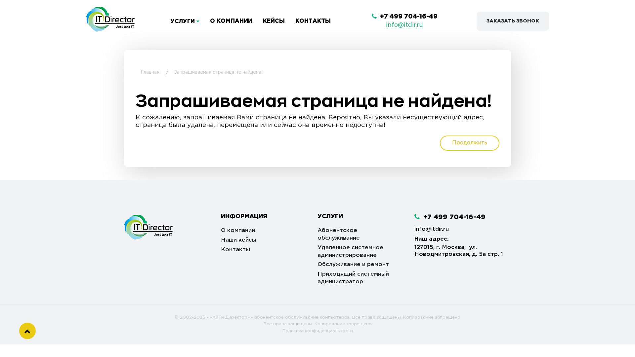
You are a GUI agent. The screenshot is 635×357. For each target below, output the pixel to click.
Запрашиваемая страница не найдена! (218, 72)
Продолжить (469, 142)
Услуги (183, 21)
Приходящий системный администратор (353, 278)
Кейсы (274, 21)
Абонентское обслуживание (339, 234)
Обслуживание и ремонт (353, 264)
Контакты (313, 21)
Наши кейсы (238, 240)
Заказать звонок (513, 21)
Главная (150, 72)
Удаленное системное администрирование (350, 251)
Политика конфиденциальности (317, 331)
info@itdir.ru (404, 25)
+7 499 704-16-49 (408, 17)
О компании (231, 21)
